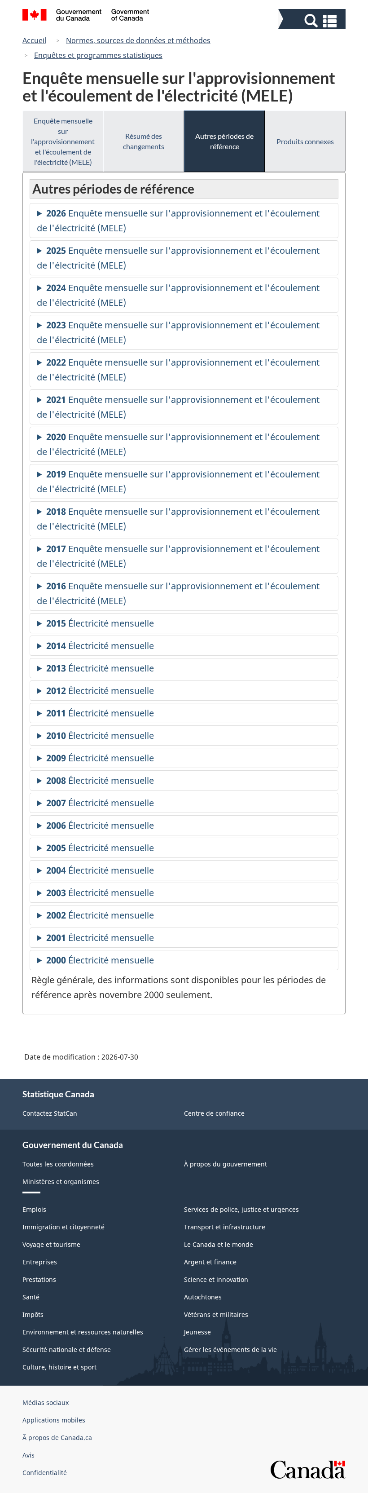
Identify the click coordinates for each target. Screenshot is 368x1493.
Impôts (33, 1314)
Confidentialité (44, 1472)
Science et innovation (216, 1279)
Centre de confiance (214, 1113)
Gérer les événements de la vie (230, 1349)
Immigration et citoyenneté (63, 1227)
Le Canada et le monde (218, 1244)
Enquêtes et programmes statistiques (98, 55)
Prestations (39, 1279)
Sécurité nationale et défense (66, 1349)
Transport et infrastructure (224, 1227)
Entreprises (39, 1262)
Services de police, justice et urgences (241, 1209)
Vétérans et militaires (216, 1314)
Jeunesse (197, 1332)
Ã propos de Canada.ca (57, 1437)
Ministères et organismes (60, 1181)
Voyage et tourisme (51, 1244)
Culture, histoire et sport (59, 1367)
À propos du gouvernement (225, 1164)
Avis (28, 1455)
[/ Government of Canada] (85, 16)
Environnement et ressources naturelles (82, 1332)
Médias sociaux (45, 1402)
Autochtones (203, 1297)
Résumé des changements (143, 141)
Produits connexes (305, 141)
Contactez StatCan (49, 1113)
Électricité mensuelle (100, 625)
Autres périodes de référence (224, 141)
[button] (313, 21)
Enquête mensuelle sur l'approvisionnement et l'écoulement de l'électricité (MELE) (63, 141)
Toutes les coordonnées (58, 1164)
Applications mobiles (53, 1420)
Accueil (34, 40)
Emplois (34, 1209)
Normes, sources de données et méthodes (138, 40)
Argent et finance (210, 1262)
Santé (30, 1297)
